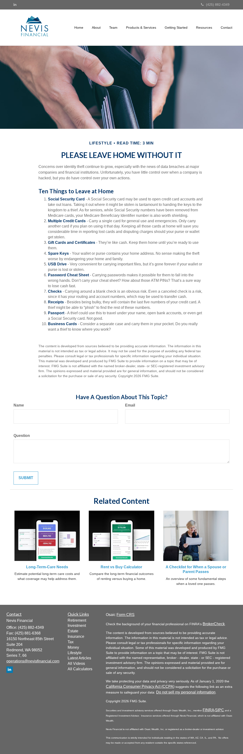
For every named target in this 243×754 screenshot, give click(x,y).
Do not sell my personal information (185, 692)
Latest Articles (79, 658)
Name (19, 405)
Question (22, 436)
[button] (96, 27)
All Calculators (80, 669)
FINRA (208, 710)
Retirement (77, 620)
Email (130, 405)
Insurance (76, 636)
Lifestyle (75, 653)
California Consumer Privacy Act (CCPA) (140, 687)
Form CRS (126, 615)
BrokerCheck (214, 624)
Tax (71, 642)
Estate (73, 631)
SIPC (219, 710)
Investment (77, 626)
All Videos (76, 663)
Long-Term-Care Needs (47, 567)
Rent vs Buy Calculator (121, 567)
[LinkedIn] (15, 4)
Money (73, 647)
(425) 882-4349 (217, 4)
